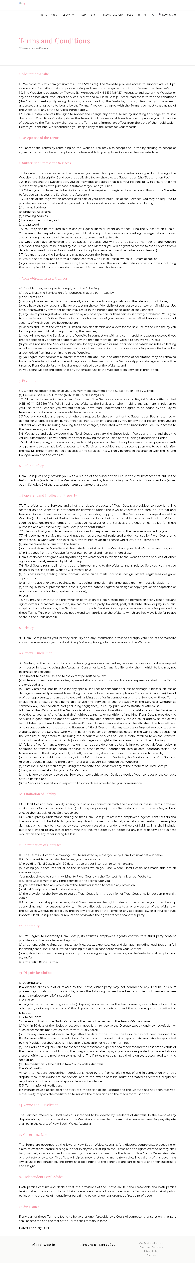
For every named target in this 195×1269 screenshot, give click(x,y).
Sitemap (151, 1255)
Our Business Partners (151, 1243)
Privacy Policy (151, 1251)
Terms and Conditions (151, 1247)
